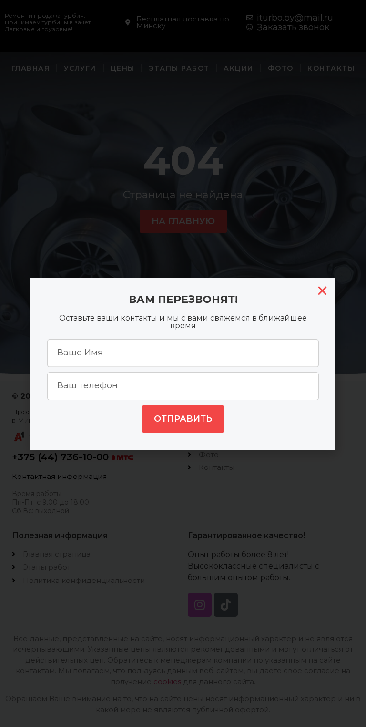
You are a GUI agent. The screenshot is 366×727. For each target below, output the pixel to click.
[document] (183, 363)
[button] (322, 291)
